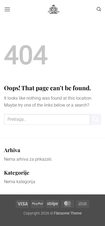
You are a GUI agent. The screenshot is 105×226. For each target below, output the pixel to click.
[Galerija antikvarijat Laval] (54, 9)
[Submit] (95, 119)
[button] (7, 9)
